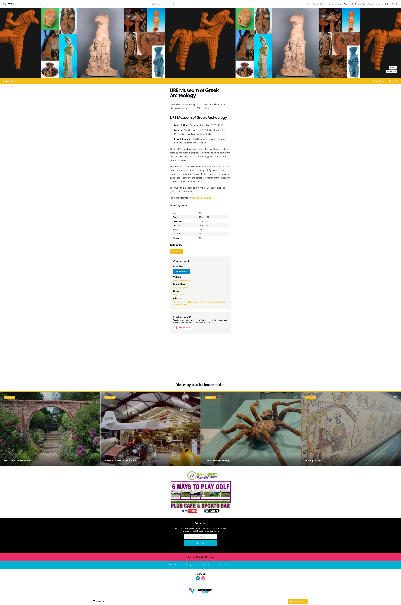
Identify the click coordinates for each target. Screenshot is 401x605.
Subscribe (200, 543)
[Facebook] (198, 578)
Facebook (183, 271)
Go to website (300, 601)
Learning (176, 251)
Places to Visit (9, 81)
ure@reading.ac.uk (180, 288)
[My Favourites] (391, 4)
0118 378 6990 (179, 295)
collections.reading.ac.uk (183, 281)
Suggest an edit (184, 327)
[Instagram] (203, 578)
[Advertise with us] (396, 4)
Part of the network (201, 557)
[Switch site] (16, 4)
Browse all (100, 601)
